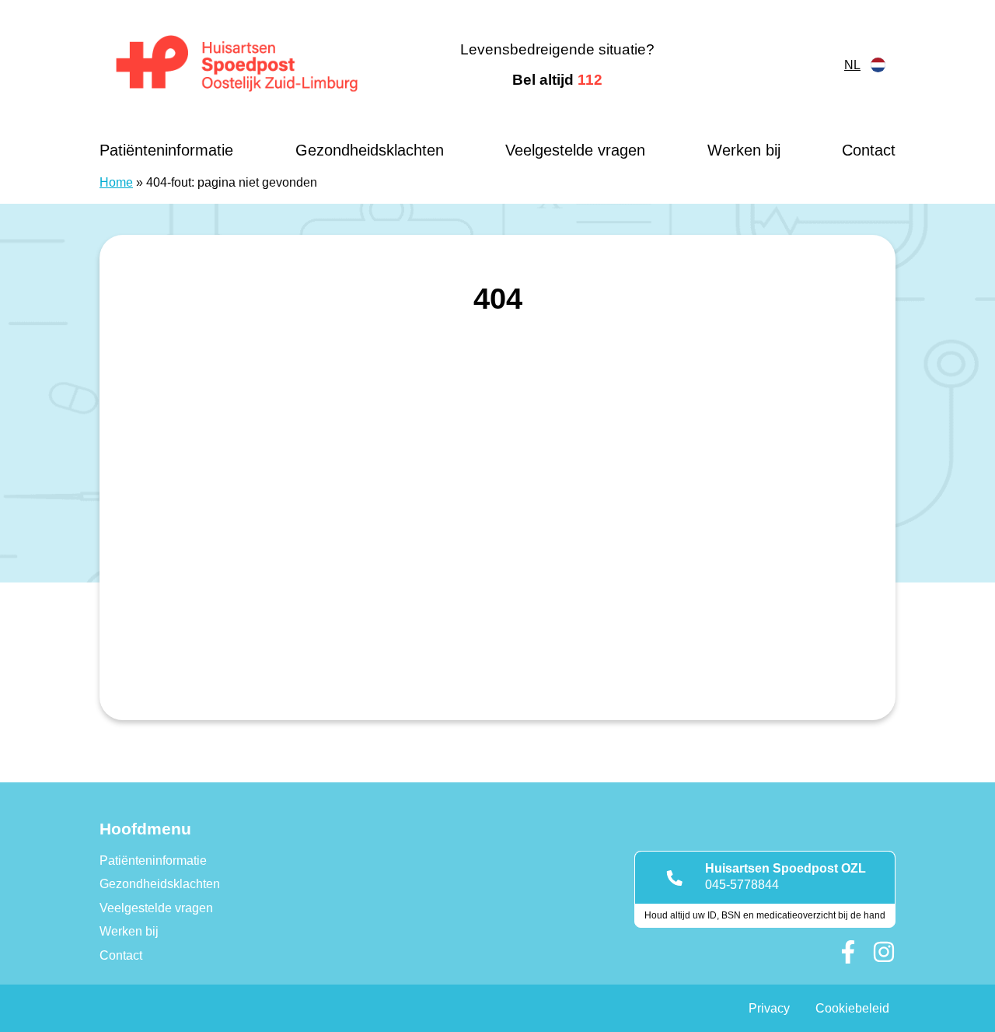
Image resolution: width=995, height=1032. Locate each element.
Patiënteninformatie (166, 150)
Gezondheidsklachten (369, 150)
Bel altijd (557, 80)
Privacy (769, 1008)
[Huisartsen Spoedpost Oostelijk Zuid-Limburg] (237, 65)
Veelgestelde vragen (575, 150)
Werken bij (743, 150)
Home (116, 182)
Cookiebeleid (852, 1008)
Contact (869, 150)
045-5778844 (742, 884)
